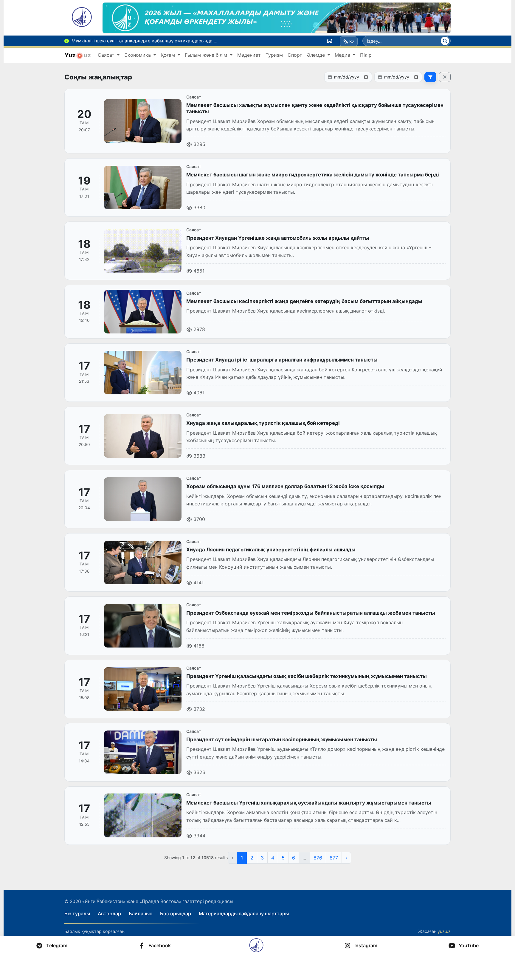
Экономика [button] (138, 55)
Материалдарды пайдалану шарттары (244, 913)
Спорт (295, 55)
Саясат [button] (107, 55)
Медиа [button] (343, 55)
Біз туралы (77, 913)
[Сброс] (445, 77)
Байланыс (140, 913)
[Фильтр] (430, 77)
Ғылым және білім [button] (207, 55)
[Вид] (329, 41)
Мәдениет (249, 55)
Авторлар (109, 913)
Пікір (366, 55)
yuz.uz (444, 931)
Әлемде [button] (316, 55)
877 (334, 858)
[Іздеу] (445, 41)
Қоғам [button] (168, 55)
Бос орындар (175, 913)
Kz (351, 41)
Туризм (274, 55)
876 (318, 858)
